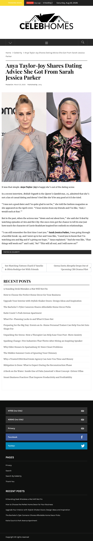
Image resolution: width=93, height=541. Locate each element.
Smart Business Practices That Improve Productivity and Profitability (38, 377)
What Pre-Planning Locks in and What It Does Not (28, 319)
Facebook (12, 437)
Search (8, 471)
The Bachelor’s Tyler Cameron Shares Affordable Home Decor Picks (37, 307)
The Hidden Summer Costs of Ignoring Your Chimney (30, 353)
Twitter (11, 446)
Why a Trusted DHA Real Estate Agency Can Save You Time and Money (38, 359)
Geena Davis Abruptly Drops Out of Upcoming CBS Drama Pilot (71, 267)
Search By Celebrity (13, 476)
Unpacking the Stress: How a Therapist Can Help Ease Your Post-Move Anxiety (43, 335)
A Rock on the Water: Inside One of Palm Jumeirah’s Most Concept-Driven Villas (43, 371)
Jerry (40, 85)
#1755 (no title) (15, 411)
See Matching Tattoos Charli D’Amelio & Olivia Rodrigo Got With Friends (24, 267)
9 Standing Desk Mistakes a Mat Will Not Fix (51, 3)
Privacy (11, 428)
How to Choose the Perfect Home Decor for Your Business (32, 295)
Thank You (10, 481)
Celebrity (16, 252)
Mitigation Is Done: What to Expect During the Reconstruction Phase (38, 365)
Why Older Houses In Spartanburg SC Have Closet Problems (33, 347)
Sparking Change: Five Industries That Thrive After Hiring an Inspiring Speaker (43, 341)
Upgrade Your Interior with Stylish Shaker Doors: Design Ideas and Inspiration (43, 301)
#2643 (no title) (15, 419)
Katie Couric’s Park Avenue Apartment (23, 313)
